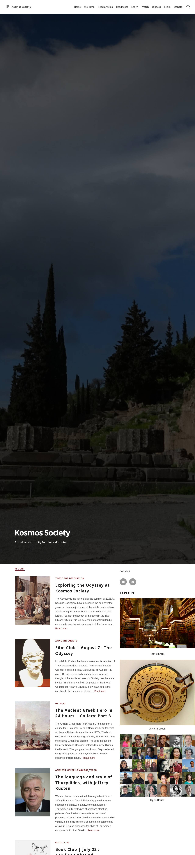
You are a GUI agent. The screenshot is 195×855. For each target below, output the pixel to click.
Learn (134, 7)
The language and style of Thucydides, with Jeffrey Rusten (83, 782)
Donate (178, 7)
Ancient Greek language (71, 770)
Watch (145, 7)
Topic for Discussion (69, 578)
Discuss (156, 7)
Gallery (60, 703)
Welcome (89, 7)
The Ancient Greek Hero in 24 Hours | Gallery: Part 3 (84, 713)
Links (167, 7)
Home (77, 7)
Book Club (62, 842)
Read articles (105, 7)
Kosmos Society (21, 7)
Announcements (66, 640)
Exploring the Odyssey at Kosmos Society (82, 588)
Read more (61, 628)
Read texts (122, 7)
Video (93, 770)
